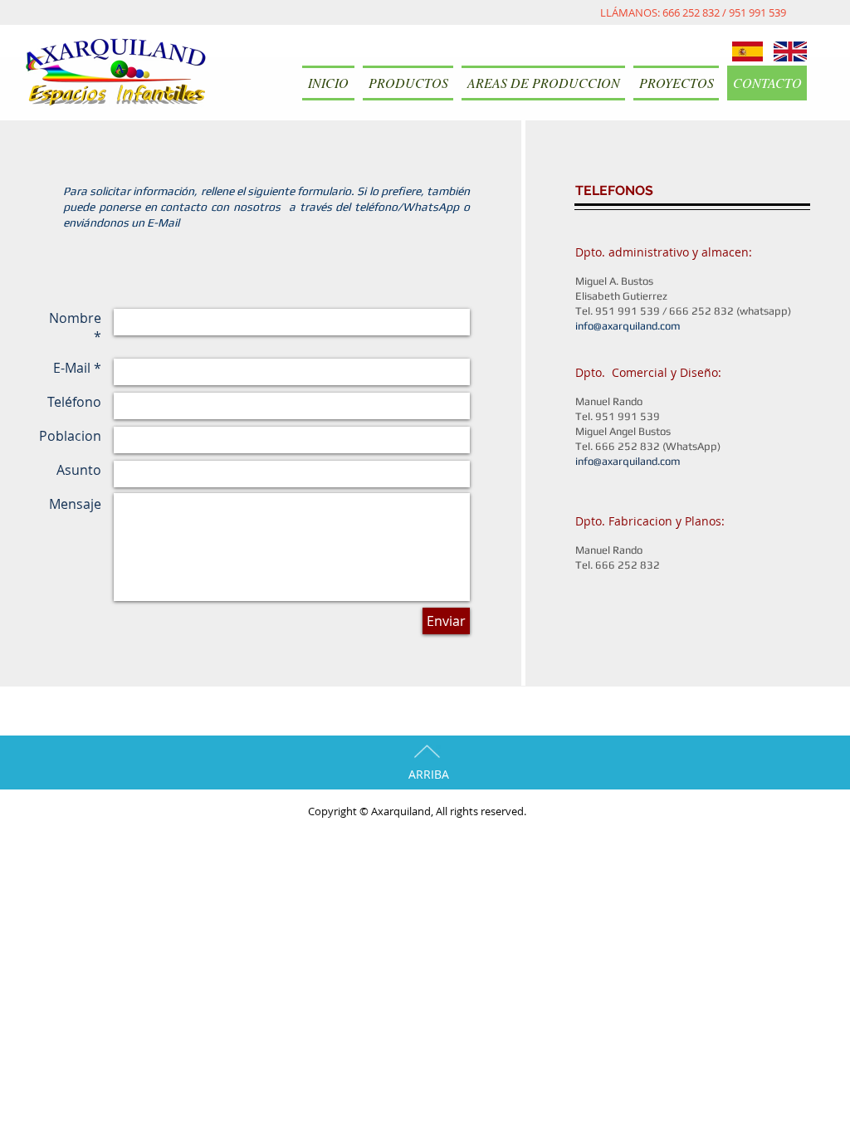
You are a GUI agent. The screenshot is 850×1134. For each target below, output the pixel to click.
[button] (408, 83)
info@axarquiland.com (628, 326)
